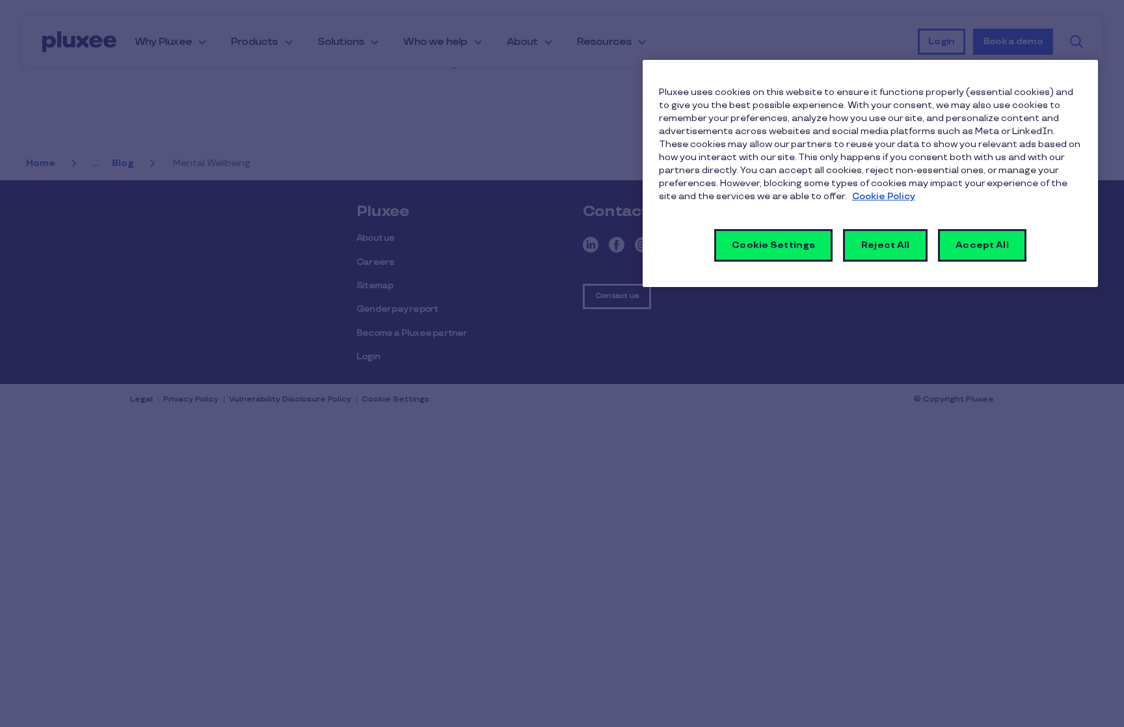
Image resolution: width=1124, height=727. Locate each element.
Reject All (885, 245)
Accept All (982, 245)
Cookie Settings (773, 245)
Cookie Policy (883, 196)
